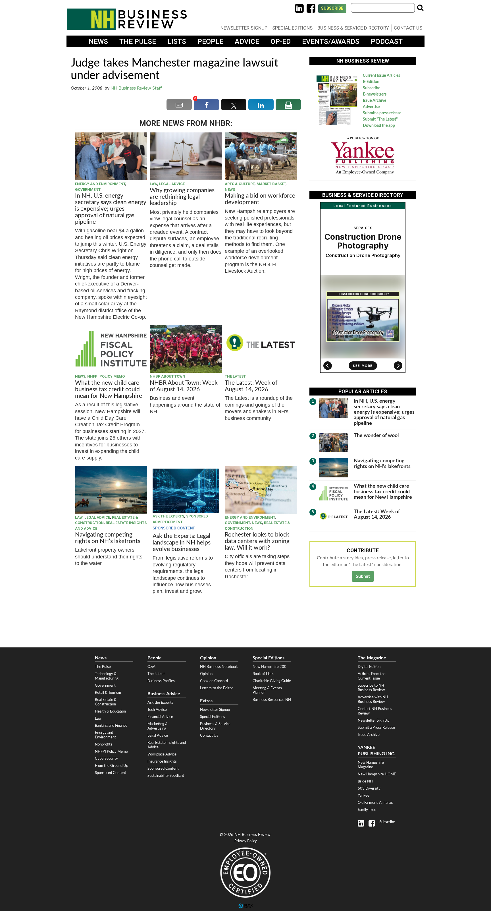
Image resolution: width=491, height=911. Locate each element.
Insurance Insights (162, 761)
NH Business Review (126, 19)
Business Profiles (161, 681)
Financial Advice (160, 717)
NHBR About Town (167, 376)
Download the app (379, 126)
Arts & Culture (240, 184)
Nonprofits (103, 744)
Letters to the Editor (216, 688)
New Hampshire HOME (377, 774)
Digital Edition (369, 667)
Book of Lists (263, 674)
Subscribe (332, 8)
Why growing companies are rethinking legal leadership (182, 196)
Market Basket (271, 184)
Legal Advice (172, 184)
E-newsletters (374, 94)
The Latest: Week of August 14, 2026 (251, 386)
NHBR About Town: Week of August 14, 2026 (184, 386)
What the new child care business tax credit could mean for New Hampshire (108, 389)
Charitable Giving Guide (272, 681)
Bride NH (365, 781)
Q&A (151, 667)
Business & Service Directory (353, 28)
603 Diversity (369, 788)
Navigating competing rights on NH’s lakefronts (107, 538)
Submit (363, 576)
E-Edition (371, 82)
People (210, 41)
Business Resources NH (272, 700)
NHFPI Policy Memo (106, 376)
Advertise (371, 107)
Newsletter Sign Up (373, 720)
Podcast (387, 41)
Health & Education (110, 711)
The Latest (235, 376)
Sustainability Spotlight (165, 776)
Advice (247, 41)
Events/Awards (330, 41)
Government (88, 189)
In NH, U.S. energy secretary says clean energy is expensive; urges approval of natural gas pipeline (110, 209)
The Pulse (137, 41)
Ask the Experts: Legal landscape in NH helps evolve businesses (182, 542)
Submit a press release (382, 113)
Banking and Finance (111, 726)
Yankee (363, 796)
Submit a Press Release (376, 728)
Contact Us (408, 28)
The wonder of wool (376, 435)
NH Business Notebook (219, 667)
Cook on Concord (214, 681)
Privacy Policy (245, 841)
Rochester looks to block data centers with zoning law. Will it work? (257, 541)
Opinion (206, 674)
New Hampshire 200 (269, 667)
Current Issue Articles (381, 76)
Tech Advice (157, 710)
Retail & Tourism (108, 693)
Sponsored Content (110, 773)
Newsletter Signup (243, 28)
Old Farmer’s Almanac (375, 803)
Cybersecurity (106, 759)
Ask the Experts (168, 516)
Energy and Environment (100, 184)
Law (153, 184)
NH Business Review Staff (136, 88)
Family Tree (367, 810)
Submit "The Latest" (380, 119)
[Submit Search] (420, 7)
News (98, 41)
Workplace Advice (161, 754)
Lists (176, 41)
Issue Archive (374, 101)
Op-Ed (281, 41)
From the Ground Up (111, 766)
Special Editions (292, 28)
